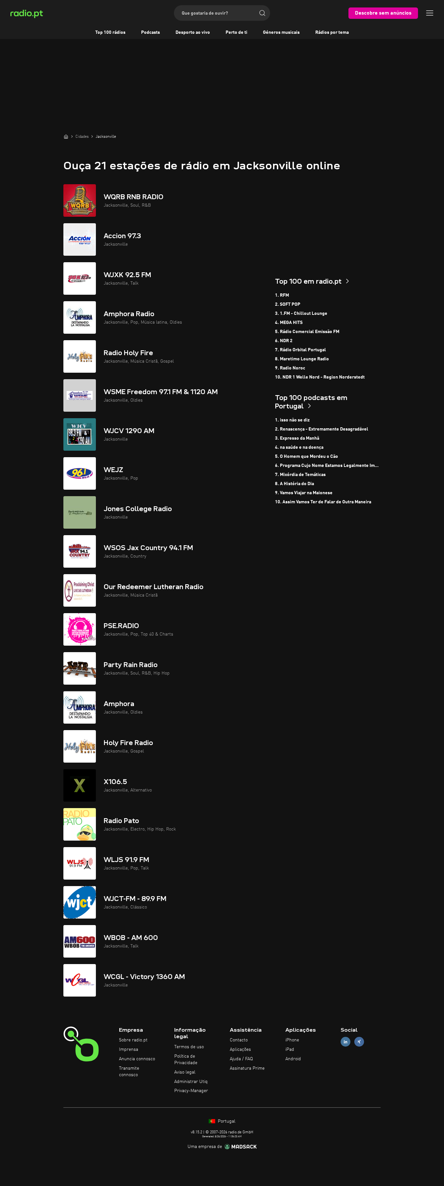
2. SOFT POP (287, 304)
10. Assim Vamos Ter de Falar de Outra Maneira (323, 502)
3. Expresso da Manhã (297, 438)
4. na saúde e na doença (299, 447)
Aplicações (240, 1049)
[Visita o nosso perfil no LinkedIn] (345, 1041)
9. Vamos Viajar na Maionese (304, 493)
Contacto (239, 1040)
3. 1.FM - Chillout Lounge (301, 313)
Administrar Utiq (191, 1081)
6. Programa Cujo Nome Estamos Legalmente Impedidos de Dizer (328, 465)
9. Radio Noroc (290, 368)
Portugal (225, 1121)
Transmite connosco (129, 1071)
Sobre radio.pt (133, 1040)
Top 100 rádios (110, 32)
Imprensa (128, 1049)
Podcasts (150, 32)
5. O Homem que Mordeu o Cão (306, 456)
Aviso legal (184, 1072)
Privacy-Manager (191, 1091)
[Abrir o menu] (430, 13)
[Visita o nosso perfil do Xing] (359, 1041)
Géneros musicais (281, 32)
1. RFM (282, 295)
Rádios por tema (332, 32)
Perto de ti (236, 32)
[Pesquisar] (262, 13)
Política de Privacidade (185, 1059)
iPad (289, 1049)
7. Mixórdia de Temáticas (300, 474)
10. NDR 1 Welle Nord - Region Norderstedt (320, 377)
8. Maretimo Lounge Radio (302, 359)
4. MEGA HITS (289, 322)
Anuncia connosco (137, 1059)
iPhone (292, 1040)
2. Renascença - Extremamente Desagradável (321, 429)
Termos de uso (189, 1047)
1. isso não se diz (292, 420)
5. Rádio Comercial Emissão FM (307, 331)
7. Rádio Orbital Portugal (300, 350)
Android (293, 1059)
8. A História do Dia (294, 484)
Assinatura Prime (247, 1068)
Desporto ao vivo (193, 32)
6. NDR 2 (284, 341)
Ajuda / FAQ (241, 1059)
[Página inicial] (66, 136)
